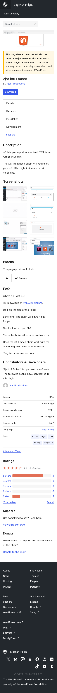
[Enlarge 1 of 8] (23, 190)
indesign (37, 443)
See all (50, 502)
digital (44, 436)
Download (10, 92)
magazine (48, 443)
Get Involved (37, 596)
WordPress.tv (12, 612)
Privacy (7, 586)
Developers (9, 607)
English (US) (48, 429)
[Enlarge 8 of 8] (49, 241)
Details (10, 103)
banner (35, 436)
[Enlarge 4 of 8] (23, 240)
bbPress (9, 632)
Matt (7, 627)
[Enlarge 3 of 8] (23, 223)
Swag (34, 612)
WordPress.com (13, 622)
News (6, 576)
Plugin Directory (11, 13)
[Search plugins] (35, 24)
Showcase (36, 570)
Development (13, 126)
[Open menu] (52, 4)
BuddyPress (11, 638)
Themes (34, 576)
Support (10, 134)
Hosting (7, 581)
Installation (12, 118)
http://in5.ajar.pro (32, 302)
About (6, 570)
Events (34, 601)
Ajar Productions (16, 83)
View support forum (14, 524)
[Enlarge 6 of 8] (49, 207)
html (51, 436)
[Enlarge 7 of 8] (49, 225)
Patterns (35, 586)
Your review (9, 502)
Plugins (34, 581)
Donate (35, 607)
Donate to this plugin (14, 551)
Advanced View (12, 451)
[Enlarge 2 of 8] (23, 207)
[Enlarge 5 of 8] (49, 190)
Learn (6, 596)
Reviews (11, 111)
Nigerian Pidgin (18, 651)
